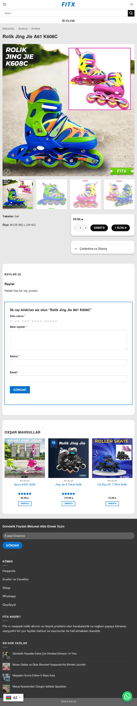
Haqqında (9, 571)
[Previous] (9, 110)
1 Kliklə (121, 227)
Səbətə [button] (25, 503)
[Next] (128, 110)
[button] (5, 4)
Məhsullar (8, 28)
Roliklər (35, 28)
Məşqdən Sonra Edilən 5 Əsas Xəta (34, 675)
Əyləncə (23, 28)
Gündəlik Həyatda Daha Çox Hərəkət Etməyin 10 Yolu (45, 653)
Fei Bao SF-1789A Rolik (112, 484)
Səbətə (99, 227)
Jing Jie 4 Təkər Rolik (68, 484)
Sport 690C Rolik (24, 484)
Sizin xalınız (17, 316)
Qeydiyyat (9, 604)
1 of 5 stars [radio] (11, 321)
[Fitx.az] (68, 4)
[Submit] (131, 13)
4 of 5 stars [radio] (36, 321)
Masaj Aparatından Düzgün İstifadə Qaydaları (39, 686)
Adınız (14, 356)
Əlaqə (6, 587)
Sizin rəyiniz (18, 327)
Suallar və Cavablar (16, 579)
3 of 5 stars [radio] (25, 321)
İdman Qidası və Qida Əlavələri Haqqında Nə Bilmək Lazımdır (49, 664)
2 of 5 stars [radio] (16, 321)
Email (14, 372)
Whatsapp (9, 596)
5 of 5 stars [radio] (50, 321)
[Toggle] (76, 249)
